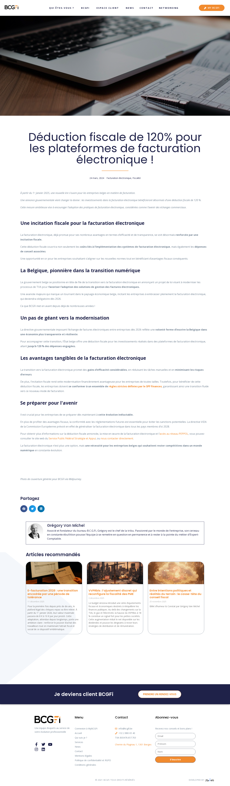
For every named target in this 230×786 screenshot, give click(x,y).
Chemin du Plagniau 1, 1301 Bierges (133, 744)
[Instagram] (36, 749)
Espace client (108, 7)
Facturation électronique (119, 178)
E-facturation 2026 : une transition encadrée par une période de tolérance (53, 594)
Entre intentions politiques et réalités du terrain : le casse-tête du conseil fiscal (175, 594)
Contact (147, 7)
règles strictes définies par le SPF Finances (135, 386)
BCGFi (85, 7)
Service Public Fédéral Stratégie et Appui (72, 438)
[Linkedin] (43, 749)
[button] (23, 508)
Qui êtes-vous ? (61, 7)
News (130, 7)
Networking (169, 7)
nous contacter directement (117, 438)
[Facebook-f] (36, 744)
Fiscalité (137, 178)
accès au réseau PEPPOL (174, 433)
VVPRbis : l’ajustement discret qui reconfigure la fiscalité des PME (113, 592)
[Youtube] (50, 744)
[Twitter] (43, 744)
